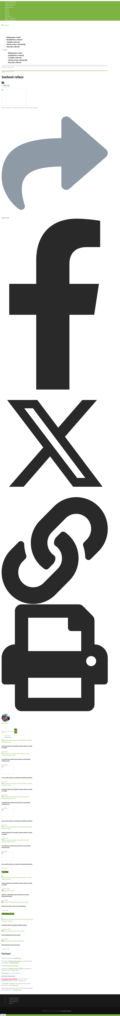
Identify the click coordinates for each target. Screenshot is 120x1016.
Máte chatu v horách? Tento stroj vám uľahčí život (14, 906)
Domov (3, 71)
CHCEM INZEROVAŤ (13, 1001)
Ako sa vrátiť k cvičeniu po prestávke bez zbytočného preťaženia (17, 777)
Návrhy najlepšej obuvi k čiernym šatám (11, 935)
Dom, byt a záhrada (13, 47)
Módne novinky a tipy (10, 19)
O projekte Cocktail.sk (10, 2)
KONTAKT (11, 1003)
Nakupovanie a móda (13, 37)
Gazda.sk (7, 14)
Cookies (3, 1015)
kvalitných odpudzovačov (15, 961)
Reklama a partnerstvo (10, 4)
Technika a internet (13, 42)
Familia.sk (7, 12)
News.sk (7, 9)
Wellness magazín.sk (10, 18)
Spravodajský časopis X (66, 1010)
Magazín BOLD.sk (9, 5)
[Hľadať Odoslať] (15, 731)
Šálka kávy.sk (8, 16)
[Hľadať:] (9, 732)
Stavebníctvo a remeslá (14, 40)
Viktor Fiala (6, 85)
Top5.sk (7, 11)
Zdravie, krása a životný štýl (16, 44)
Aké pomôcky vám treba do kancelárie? (11, 945)
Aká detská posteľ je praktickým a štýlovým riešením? (14, 925)
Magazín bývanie (9, 7)
